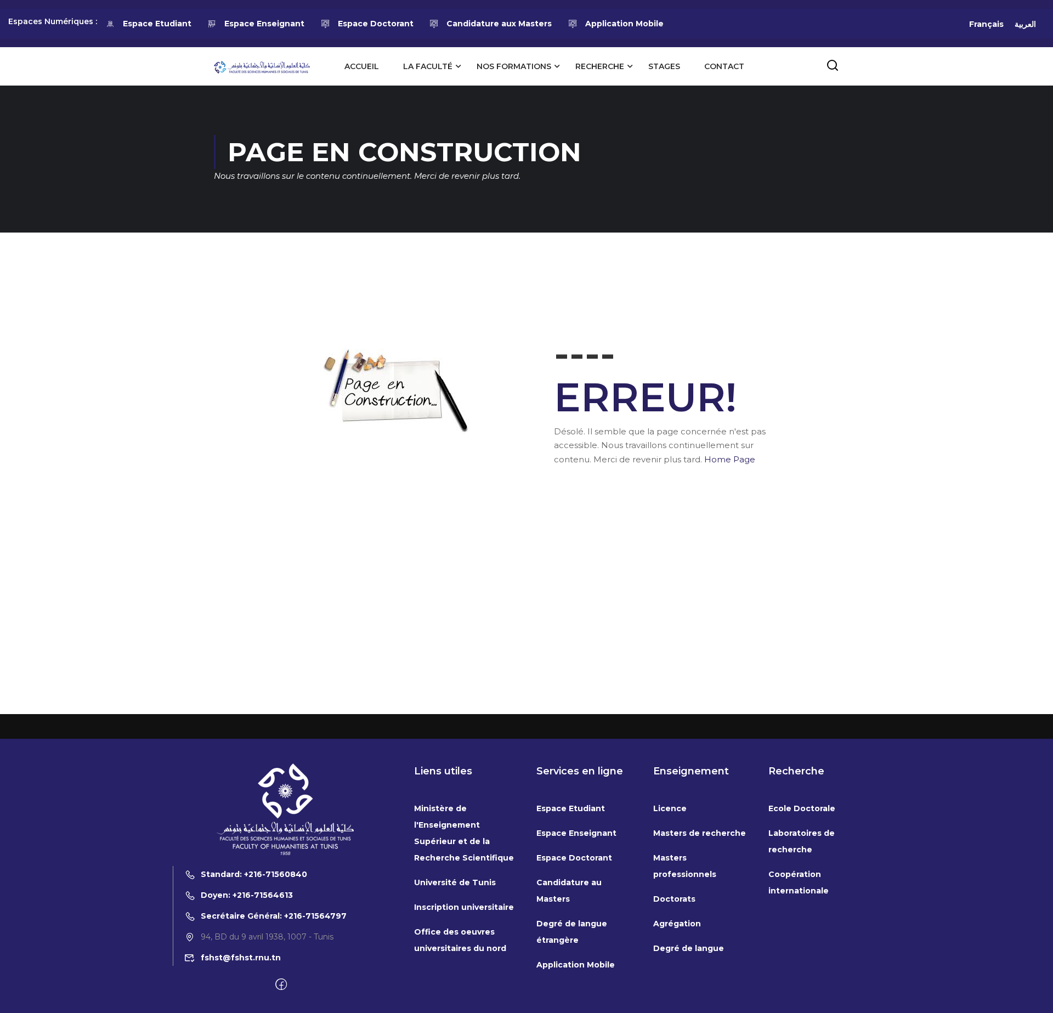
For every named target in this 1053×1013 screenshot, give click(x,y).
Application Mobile (624, 24)
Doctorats (674, 899)
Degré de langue (688, 948)
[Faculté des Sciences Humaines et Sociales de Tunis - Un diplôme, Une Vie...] (262, 66)
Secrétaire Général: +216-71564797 (274, 916)
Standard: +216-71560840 (254, 874)
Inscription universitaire (464, 907)
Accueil (361, 66)
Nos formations (514, 66)
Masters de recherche (699, 833)
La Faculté (427, 66)
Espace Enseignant (264, 24)
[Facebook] (281, 985)
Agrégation (677, 924)
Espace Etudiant (157, 24)
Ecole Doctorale (801, 808)
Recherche (599, 66)
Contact (724, 66)
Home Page (729, 459)
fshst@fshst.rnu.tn (241, 958)
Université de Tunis (455, 882)
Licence (670, 808)
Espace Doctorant (376, 24)
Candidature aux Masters (499, 24)
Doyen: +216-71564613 (247, 895)
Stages (664, 66)
